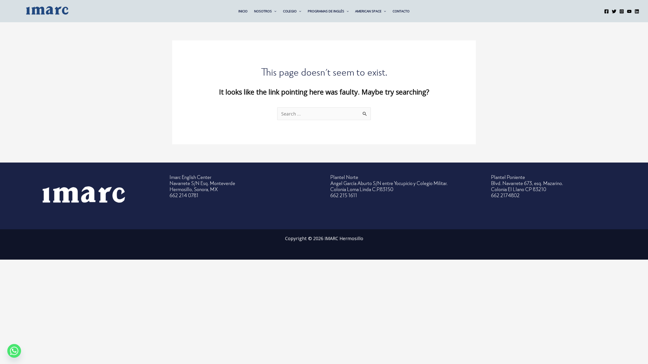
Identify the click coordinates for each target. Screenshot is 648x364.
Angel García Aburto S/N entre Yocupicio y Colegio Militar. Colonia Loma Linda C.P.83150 (389, 186)
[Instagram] (621, 11)
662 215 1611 (343, 195)
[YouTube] (629, 11)
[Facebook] (606, 11)
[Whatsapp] (14, 351)
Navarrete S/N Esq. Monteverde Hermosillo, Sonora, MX (202, 186)
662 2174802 (505, 195)
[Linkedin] (637, 11)
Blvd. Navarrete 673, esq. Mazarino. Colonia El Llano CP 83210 (527, 186)
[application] (274, 11)
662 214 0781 (184, 195)
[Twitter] (614, 11)
